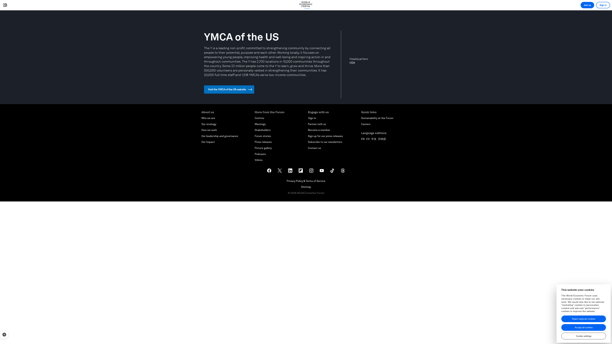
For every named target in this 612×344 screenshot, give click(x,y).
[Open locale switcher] (4, 334)
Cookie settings (583, 336)
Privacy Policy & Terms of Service (306, 181)
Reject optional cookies (583, 319)
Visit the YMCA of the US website (227, 89)
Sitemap (306, 186)
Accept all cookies (584, 327)
